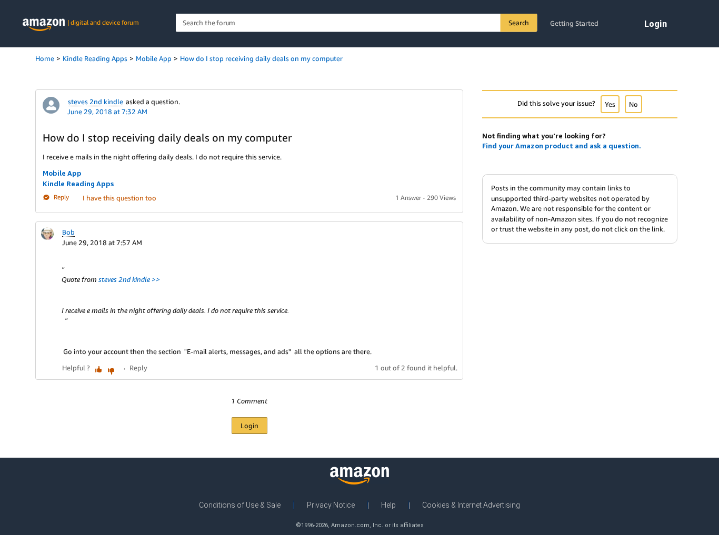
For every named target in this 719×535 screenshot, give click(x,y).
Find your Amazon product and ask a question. (561, 146)
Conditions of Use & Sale (240, 505)
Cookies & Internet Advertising (471, 505)
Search (518, 22)
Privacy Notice (331, 505)
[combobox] (356, 23)
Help (388, 505)
